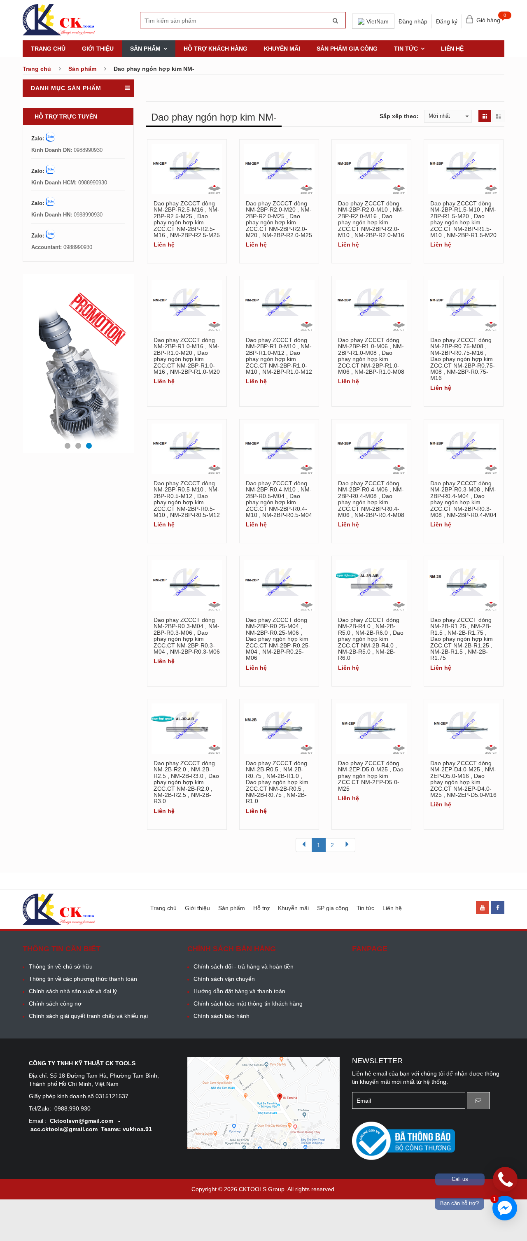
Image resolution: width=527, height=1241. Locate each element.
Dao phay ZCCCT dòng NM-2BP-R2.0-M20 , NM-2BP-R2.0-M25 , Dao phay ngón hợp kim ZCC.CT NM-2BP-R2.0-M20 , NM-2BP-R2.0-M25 (279, 219)
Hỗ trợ (261, 908)
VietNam (377, 21)
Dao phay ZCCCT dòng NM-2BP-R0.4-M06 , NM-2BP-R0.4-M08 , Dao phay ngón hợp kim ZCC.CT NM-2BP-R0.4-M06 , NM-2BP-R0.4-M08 (371, 499)
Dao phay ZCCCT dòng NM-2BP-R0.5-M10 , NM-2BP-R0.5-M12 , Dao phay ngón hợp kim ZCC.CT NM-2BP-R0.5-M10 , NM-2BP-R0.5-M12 (187, 499)
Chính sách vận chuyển (224, 979)
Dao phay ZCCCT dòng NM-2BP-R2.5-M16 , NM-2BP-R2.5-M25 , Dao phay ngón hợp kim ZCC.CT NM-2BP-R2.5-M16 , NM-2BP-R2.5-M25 (187, 219)
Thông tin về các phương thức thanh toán (83, 979)
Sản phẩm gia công (347, 48)
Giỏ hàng (490, 18)
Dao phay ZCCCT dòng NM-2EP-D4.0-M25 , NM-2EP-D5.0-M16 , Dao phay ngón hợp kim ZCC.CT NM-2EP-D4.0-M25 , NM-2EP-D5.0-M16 (463, 779)
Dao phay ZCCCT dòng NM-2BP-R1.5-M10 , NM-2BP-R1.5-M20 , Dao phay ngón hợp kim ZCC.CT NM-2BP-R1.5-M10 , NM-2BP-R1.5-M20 (463, 219)
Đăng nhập (413, 21)
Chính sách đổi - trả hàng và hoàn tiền (244, 966)
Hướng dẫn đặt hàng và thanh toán (239, 991)
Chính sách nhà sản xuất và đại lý (73, 991)
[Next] (347, 845)
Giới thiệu (98, 48)
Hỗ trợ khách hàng (215, 48)
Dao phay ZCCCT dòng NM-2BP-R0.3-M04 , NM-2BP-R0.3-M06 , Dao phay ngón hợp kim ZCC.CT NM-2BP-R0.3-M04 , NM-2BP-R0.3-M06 (187, 636)
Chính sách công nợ (55, 1003)
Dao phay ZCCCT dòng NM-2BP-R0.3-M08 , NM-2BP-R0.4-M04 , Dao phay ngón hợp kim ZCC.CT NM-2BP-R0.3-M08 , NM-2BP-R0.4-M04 (463, 499)
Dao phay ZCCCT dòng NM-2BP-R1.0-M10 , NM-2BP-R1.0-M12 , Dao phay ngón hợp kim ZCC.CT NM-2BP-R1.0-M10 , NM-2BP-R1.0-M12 (279, 356)
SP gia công (332, 908)
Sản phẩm (145, 48)
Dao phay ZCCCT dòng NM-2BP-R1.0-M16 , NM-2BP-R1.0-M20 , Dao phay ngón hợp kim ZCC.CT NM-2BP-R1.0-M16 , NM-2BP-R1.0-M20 (187, 356)
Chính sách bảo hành (222, 1016)
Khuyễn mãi (293, 908)
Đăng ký (446, 21)
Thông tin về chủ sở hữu (61, 966)
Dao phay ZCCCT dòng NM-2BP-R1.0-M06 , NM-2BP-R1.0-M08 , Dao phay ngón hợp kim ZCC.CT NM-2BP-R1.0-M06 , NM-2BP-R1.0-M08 (371, 356)
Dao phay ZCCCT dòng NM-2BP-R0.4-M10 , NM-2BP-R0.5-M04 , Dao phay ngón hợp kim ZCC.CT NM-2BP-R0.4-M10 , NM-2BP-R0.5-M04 (279, 499)
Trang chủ (48, 48)
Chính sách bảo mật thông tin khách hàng (248, 1003)
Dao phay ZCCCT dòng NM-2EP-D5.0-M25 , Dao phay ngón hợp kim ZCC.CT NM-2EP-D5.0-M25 (370, 776)
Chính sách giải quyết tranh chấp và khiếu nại (88, 1016)
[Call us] (505, 1179)
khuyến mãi (282, 48)
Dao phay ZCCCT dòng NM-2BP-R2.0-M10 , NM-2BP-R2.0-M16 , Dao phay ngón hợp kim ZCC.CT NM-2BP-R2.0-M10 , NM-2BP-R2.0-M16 (371, 219)
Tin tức (406, 48)
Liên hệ (452, 48)
